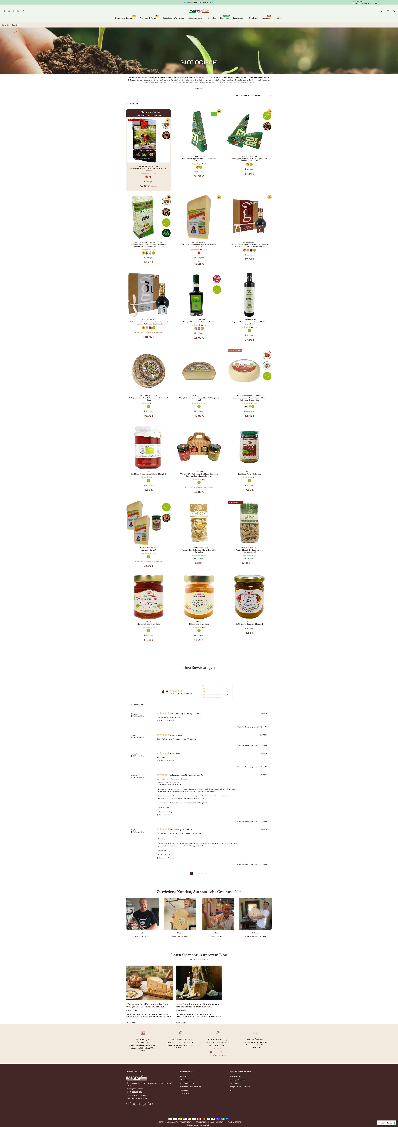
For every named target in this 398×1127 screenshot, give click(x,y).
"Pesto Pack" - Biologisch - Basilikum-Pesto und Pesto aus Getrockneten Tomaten (199, 475)
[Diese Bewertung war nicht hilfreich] (265, 727)
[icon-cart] (387, 11)
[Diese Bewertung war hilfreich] (261, 727)
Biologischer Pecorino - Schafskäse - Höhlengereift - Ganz (149, 399)
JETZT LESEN (131, 1022)
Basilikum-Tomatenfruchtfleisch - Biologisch (148, 474)
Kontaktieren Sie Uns (236, 1076)
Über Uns (183, 1076)
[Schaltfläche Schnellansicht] (168, 122)
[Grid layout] (237, 95)
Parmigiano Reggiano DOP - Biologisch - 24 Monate (199, 245)
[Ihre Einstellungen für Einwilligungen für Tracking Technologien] (394, 1123)
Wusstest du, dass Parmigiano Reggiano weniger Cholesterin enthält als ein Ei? (147, 1005)
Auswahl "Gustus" (148, 550)
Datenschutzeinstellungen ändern (199, 1125)
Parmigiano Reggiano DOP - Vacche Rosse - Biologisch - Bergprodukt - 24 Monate (148, 245)
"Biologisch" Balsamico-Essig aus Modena (199, 322)
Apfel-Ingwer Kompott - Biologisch (249, 624)
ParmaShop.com (169, 1122)
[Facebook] (4, 11)
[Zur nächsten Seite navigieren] (209, 875)
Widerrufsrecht (234, 1083)
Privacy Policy (185, 1090)
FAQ (230, 1090)
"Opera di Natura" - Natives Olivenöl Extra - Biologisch (249, 323)
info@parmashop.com (219, 1055)
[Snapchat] (13, 11)
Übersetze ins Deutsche (166, 720)
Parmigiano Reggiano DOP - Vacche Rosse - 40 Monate (148, 169)
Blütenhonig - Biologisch (199, 624)
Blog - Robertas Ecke (187, 1083)
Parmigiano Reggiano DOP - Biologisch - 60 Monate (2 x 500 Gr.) (249, 159)
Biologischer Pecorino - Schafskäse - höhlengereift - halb (199, 399)
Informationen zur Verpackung (190, 1087)
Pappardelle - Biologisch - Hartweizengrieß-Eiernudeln (199, 551)
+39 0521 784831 (218, 1052)
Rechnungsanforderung (237, 1080)
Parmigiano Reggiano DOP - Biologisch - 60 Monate (199, 159)
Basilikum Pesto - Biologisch (249, 474)
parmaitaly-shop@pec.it (138, 1095)
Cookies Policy (185, 1094)
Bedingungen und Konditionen (239, 1087)
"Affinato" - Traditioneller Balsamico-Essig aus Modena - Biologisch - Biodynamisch (249, 245)
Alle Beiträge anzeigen (198, 959)
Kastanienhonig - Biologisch (148, 624)
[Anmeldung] (393, 11)
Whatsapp (217, 1048)
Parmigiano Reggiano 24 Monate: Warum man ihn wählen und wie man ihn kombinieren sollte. (198, 1005)
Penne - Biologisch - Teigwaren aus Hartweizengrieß (249, 551)
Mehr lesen (199, 88)
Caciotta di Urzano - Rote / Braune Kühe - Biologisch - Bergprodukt (249, 399)
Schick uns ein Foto (186, 1080)
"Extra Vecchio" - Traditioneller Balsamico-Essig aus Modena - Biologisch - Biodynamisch (148, 323)
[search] (381, 11)
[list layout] (234, 95)
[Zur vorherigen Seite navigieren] (188, 875)
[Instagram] (9, 11)
